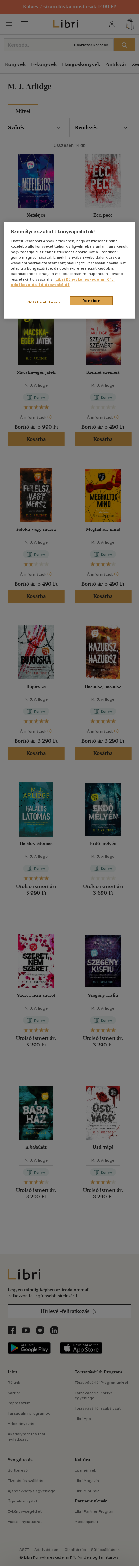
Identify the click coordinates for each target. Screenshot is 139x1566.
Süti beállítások (44, 302)
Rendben (91, 300)
